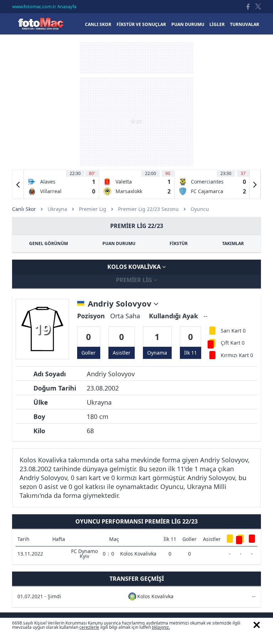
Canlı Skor (40, 24)
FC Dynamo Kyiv (84, 553)
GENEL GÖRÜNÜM (48, 243)
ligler (217, 24)
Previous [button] (18, 184)
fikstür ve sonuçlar (141, 24)
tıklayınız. (161, 627)
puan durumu (187, 24)
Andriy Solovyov (121, 304)
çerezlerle (89, 627)
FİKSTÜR (179, 243)
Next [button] (255, 184)
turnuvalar (244, 24)
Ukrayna (57, 209)
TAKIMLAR (233, 243)
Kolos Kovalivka (134, 267)
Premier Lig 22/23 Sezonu (148, 209)
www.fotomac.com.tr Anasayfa (44, 6)
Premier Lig (92, 209)
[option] (61, 184)
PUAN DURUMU (118, 243)
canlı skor (98, 24)
